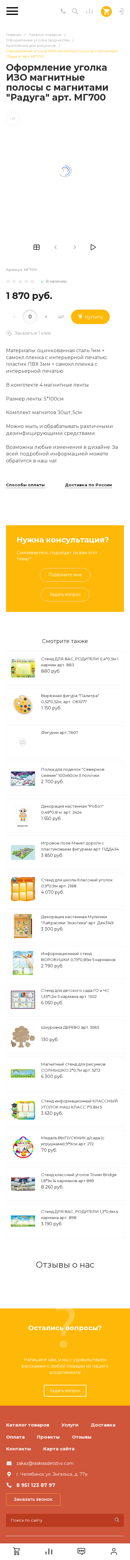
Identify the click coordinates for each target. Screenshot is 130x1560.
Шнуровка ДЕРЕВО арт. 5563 (70, 1027)
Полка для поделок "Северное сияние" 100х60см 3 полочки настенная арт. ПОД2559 (73, 775)
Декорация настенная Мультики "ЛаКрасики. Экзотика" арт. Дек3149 (77, 919)
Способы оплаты (25, 485)
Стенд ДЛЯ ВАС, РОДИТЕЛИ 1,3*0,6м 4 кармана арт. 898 (79, 1214)
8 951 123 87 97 (35, 1485)
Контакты (18, 1449)
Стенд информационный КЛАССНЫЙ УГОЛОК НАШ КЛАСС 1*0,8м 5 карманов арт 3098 (79, 1106)
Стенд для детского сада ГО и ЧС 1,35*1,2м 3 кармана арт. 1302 (75, 993)
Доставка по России (88, 485)
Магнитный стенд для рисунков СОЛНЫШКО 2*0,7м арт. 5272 (73, 1067)
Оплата (15, 1437)
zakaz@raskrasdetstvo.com (45, 1463)
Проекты (48, 1437)
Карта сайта (59, 1449)
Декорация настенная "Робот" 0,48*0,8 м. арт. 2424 (72, 809)
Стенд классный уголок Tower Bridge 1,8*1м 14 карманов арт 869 (79, 1177)
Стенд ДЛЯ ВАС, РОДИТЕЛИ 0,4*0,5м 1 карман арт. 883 (79, 661)
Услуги (70, 1425)
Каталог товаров (27, 1425)
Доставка (103, 1425)
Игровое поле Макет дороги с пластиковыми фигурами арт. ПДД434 (80, 846)
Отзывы (82, 1437)
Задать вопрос (65, 594)
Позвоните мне (65, 574)
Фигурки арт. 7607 (59, 732)
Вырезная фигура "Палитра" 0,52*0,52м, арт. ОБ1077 (70, 698)
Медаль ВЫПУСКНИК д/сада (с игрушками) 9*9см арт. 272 (73, 1140)
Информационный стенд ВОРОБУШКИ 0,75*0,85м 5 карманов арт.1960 (78, 959)
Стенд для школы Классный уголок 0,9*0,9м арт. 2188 (76, 882)
